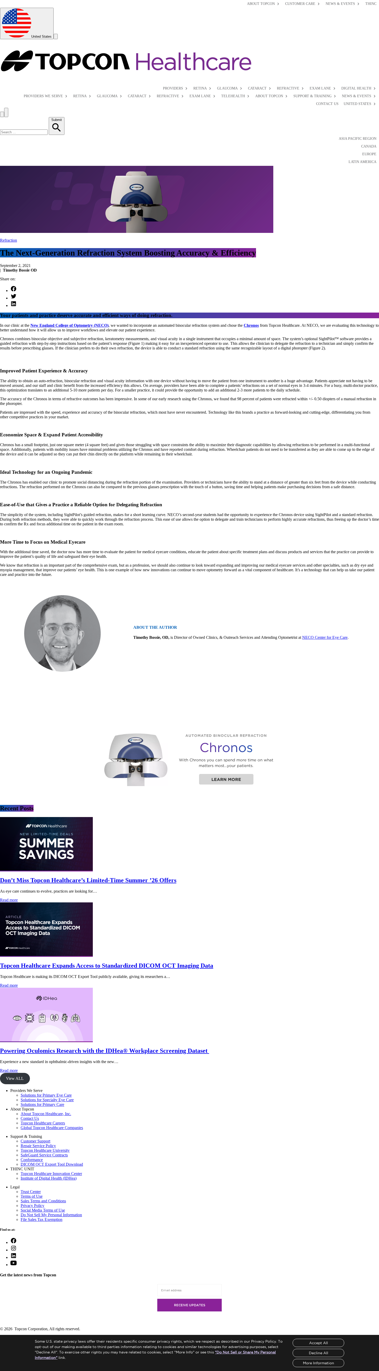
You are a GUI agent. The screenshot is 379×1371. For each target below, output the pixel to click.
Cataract (257, 88)
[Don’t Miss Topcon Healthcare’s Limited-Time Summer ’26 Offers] (46, 869)
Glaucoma (227, 88)
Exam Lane (320, 88)
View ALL (15, 1078)
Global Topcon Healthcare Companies (52, 1127)
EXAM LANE (200, 96)
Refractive (288, 88)
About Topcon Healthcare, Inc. (46, 1114)
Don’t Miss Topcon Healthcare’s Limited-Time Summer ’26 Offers (88, 880)
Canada (368, 146)
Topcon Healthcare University (45, 1150)
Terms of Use (32, 1196)
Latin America (362, 162)
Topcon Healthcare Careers (43, 1123)
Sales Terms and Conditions (43, 1201)
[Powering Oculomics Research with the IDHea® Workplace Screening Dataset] (46, 1040)
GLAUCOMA (107, 96)
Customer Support (35, 1141)
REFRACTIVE (168, 96)
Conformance (32, 1159)
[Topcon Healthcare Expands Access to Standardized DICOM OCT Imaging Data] (46, 954)
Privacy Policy (32, 1205)
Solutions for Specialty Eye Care (47, 1100)
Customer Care (300, 4)
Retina (200, 88)
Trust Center (31, 1191)
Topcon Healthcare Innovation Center (51, 1173)
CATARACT (137, 96)
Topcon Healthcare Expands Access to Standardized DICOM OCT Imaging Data (106, 965)
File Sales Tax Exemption (41, 1219)
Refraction (8, 240)
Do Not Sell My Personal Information (51, 1215)
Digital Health (356, 88)
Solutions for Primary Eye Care (46, 1095)
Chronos (251, 325)
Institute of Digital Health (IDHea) (49, 1178)
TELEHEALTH (233, 96)
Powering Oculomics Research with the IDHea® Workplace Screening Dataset (104, 1050)
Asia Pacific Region (357, 139)
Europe (369, 154)
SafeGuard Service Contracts (44, 1155)
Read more (9, 900)
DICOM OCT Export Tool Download (52, 1164)
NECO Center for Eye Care (325, 637)
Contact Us (327, 104)
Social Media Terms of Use (43, 1210)
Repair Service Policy (38, 1146)
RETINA (80, 96)
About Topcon (261, 4)
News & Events (340, 4)
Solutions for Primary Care (42, 1104)
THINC (370, 4)
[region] (189, 759)
